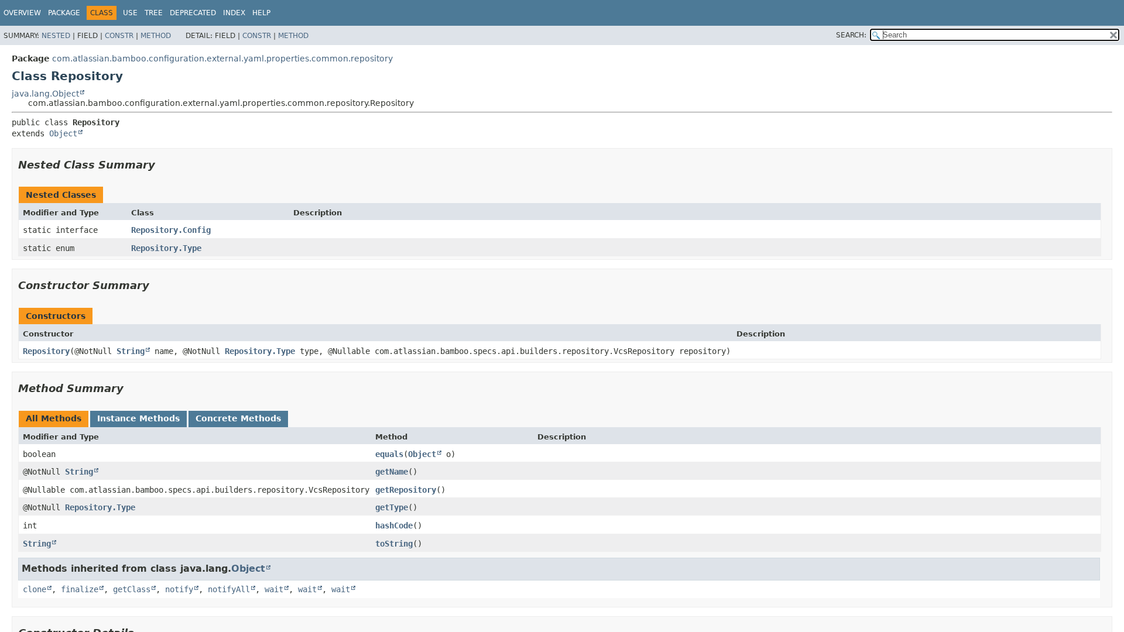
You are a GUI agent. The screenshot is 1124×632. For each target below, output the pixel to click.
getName (391, 471)
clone (34, 589)
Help (261, 13)
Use (130, 13)
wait (274, 589)
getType (391, 507)
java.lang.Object (45, 93)
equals (389, 454)
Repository (46, 351)
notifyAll (229, 589)
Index (234, 13)
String (130, 351)
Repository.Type (166, 248)
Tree (154, 13)
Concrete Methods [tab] (238, 418)
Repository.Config (171, 230)
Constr (119, 36)
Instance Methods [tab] (138, 418)
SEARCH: (851, 35)
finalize (79, 589)
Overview (22, 13)
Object (63, 133)
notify (179, 589)
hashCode (394, 525)
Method (155, 36)
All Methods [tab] (53, 418)
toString (394, 543)
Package (64, 13)
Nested (56, 36)
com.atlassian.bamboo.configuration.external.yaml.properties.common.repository (222, 58)
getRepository (405, 489)
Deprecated (193, 13)
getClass (131, 589)
